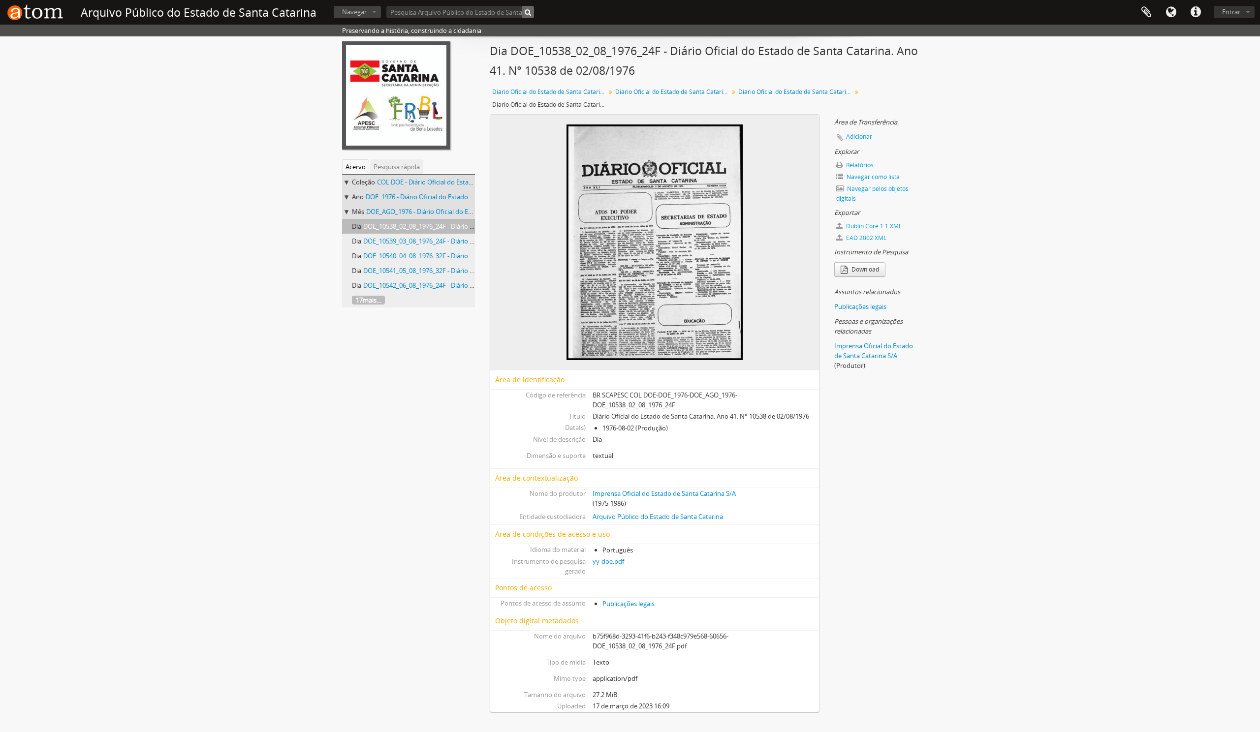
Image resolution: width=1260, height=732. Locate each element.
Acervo (356, 166)
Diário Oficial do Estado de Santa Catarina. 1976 (673, 92)
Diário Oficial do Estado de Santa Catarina (549, 92)
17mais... (368, 300)
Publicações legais (628, 603)
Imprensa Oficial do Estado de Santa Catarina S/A (664, 493)
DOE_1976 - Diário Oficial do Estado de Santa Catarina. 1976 (452, 196)
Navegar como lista (872, 177)
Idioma (1171, 12)
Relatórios (859, 165)
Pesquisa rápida (397, 166)
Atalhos (1195, 12)
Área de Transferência (1146, 12)
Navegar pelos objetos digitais (872, 193)
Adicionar (859, 136)
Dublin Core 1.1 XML (873, 226)
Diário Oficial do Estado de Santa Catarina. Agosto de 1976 (796, 92)
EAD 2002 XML (865, 238)
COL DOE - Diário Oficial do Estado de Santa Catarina (453, 182)
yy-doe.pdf (608, 561)
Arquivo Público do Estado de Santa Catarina (658, 516)
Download (864, 269)
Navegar (354, 11)
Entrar (1231, 11)
